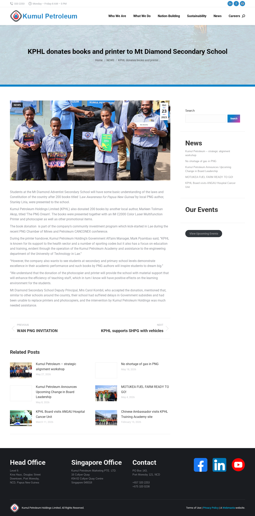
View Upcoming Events (203, 233)
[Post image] (21, 370)
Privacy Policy (211, 507)
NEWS (17, 105)
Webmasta (229, 507)
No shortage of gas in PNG (140, 364)
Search (190, 110)
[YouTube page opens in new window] (242, 3)
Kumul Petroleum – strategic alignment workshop (56, 366)
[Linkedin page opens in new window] (230, 3)
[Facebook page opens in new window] (236, 3)
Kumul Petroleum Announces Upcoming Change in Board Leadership (56, 392)
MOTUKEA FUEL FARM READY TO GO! (145, 389)
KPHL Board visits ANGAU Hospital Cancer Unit (60, 414)
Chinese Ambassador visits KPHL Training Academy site (144, 414)
